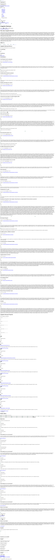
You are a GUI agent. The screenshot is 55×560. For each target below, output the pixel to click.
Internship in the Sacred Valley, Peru (7, 99)
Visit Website (2, 22)
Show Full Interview (3, 438)
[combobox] (4, 317)
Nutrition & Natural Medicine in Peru (7, 85)
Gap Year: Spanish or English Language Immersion (9, 257)
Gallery (4, 11)
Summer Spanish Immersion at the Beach (8, 234)
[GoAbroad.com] (2, 0)
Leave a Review (2, 55)
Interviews (4, 12)
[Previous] (0, 411)
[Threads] (1, 556)
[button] (27, 317)
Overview (4, 9)
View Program (6, 360)
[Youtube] (2, 556)
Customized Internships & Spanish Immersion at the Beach (10, 172)
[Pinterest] (3, 556)
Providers (3, 16)
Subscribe (2, 539)
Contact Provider (6, 22)
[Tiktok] (4, 556)
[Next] (4, 411)
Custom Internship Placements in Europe (8, 135)
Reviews (4, 10)
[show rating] (0, 65)
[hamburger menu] (4, 7)
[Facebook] (0, 556)
